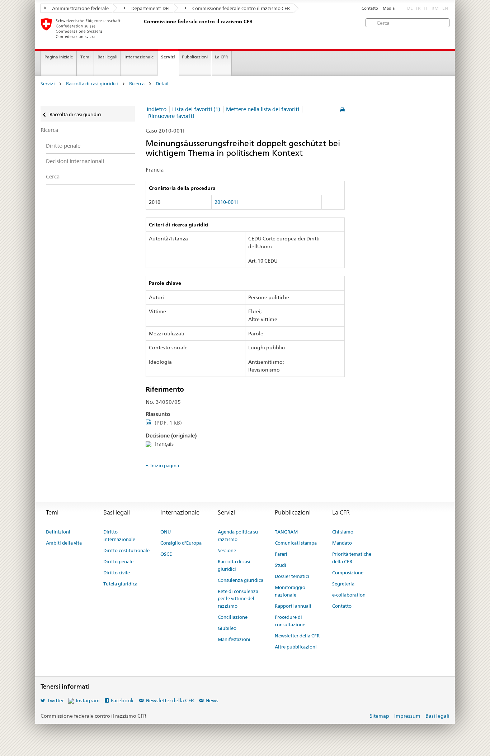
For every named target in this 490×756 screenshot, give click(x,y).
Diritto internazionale (119, 535)
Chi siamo (342, 532)
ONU (165, 532)
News (212, 700)
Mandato (342, 543)
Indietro (156, 109)
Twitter (55, 700)
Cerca (53, 176)
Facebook (122, 700)
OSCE (166, 554)
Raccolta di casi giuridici (92, 83)
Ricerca (137, 83)
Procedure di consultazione (290, 620)
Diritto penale (63, 145)
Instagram (88, 700)
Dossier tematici (292, 576)
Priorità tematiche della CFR (351, 557)
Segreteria (343, 584)
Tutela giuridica (120, 584)
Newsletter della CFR (297, 635)
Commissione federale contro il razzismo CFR (240, 8)
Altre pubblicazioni (296, 647)
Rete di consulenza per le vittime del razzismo (238, 598)
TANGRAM (286, 532)
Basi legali (107, 56)
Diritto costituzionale (126, 550)
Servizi (168, 56)
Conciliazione (233, 617)
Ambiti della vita (64, 543)
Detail (162, 83)
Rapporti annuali (293, 606)
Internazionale (139, 56)
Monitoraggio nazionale (290, 591)
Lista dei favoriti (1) (196, 109)
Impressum (407, 716)
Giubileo (227, 628)
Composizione (347, 572)
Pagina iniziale (58, 56)
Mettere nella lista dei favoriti (262, 109)
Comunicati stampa (296, 543)
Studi (280, 565)
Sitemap (379, 716)
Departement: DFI (150, 8)
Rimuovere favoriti (171, 116)
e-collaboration (349, 595)
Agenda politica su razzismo (238, 535)
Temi (85, 56)
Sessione (227, 550)
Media (389, 8)
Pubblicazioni (195, 56)
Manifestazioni (234, 639)
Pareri (281, 554)
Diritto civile (116, 572)
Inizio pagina (164, 465)
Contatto (370, 8)
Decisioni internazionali (75, 161)
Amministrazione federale (80, 8)
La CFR (221, 56)
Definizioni (58, 532)
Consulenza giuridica (240, 580)
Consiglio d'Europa (181, 543)
